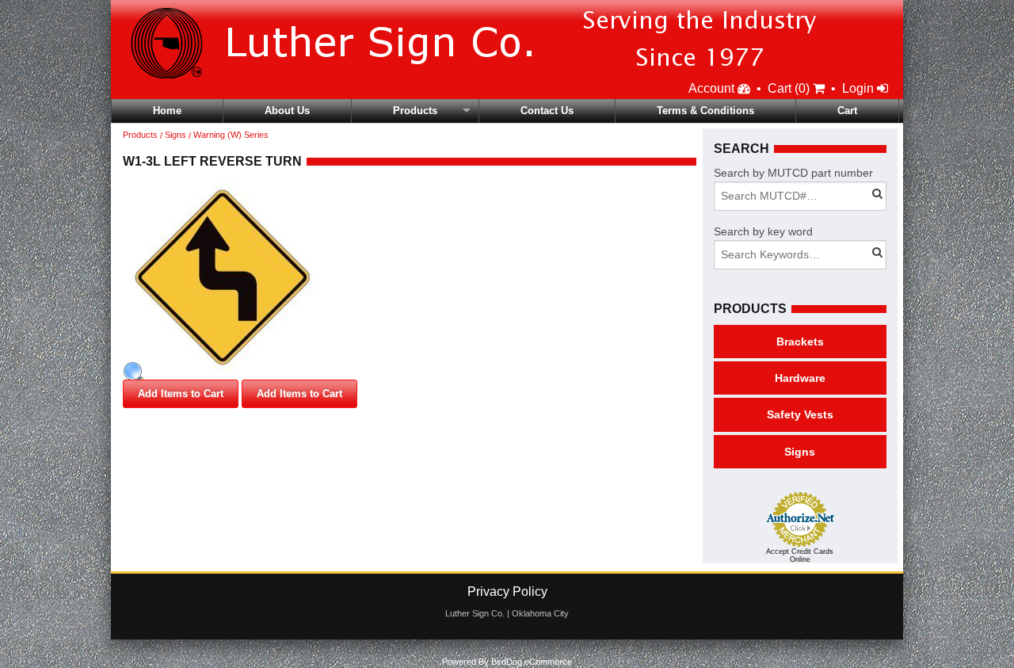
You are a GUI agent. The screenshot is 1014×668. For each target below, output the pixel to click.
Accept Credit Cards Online (799, 555)
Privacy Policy (507, 591)
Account (713, 88)
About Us (287, 110)
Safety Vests (800, 414)
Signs (175, 134)
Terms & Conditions (705, 110)
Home (167, 110)
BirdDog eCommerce (531, 661)
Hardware (800, 378)
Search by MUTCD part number (793, 172)
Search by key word (763, 231)
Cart (847, 110)
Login (859, 88)
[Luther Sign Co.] (486, 39)
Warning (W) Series (231, 134)
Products (415, 110)
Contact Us (547, 110)
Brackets (800, 341)
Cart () (790, 88)
